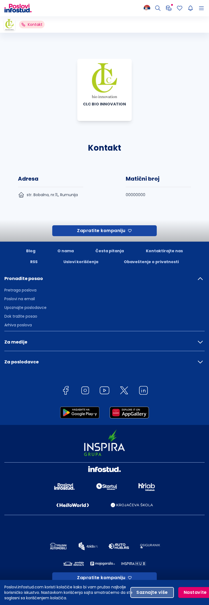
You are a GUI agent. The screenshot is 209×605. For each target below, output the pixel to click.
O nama (65, 251)
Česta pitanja (110, 251)
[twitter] (124, 391)
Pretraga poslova (20, 290)
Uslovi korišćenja (80, 262)
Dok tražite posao (20, 316)
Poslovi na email (19, 299)
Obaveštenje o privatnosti (151, 262)
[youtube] (104, 391)
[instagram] (85, 391)
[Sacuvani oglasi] (179, 8)
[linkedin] (143, 391)
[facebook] (65, 391)
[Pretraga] (157, 8)
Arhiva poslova (18, 325)
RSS (34, 262)
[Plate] (168, 8)
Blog (30, 251)
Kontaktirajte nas (164, 251)
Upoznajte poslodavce (25, 307)
